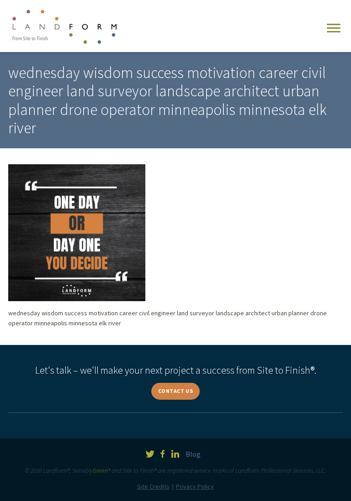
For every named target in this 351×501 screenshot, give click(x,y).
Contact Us (175, 390)
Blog (193, 454)
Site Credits (153, 486)
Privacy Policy (195, 486)
